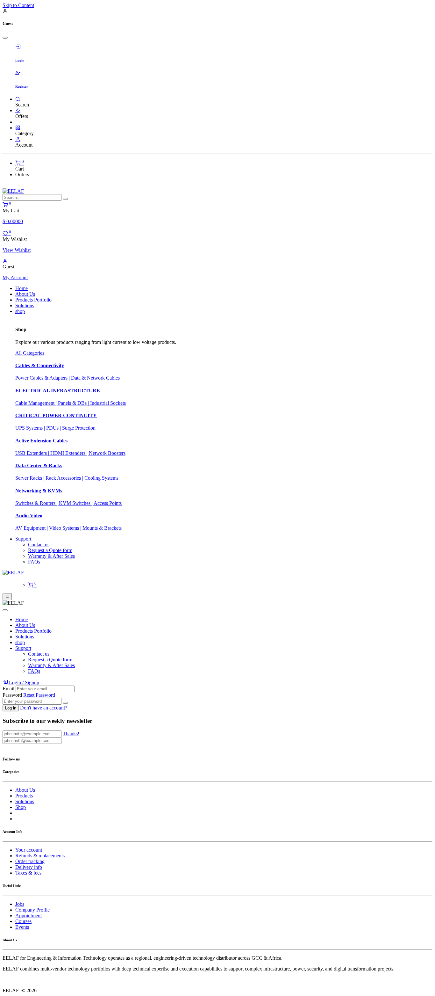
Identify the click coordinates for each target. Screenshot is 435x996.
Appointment (28, 915)
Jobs (19, 904)
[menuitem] (21, 288)
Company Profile (32, 909)
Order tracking (30, 861)
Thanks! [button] (71, 733)
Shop (20, 807)
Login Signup (23, 682)
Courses (23, 921)
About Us (25, 790)
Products (24, 795)
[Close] (5, 38)
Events (22, 927)
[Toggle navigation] (7, 596)
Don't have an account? (43, 707)
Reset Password (39, 695)
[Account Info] (17, 139)
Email (8, 688)
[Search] (17, 99)
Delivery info (28, 867)
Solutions (24, 801)
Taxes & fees (28, 873)
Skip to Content (18, 5)
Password (12, 695)
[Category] (17, 127)
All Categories (29, 353)
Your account (28, 850)
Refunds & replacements (40, 855)
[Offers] (17, 110)
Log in (10, 708)
